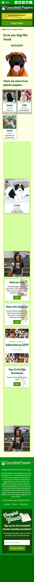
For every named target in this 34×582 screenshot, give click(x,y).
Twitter (16, 2)
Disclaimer (7, 504)
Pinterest (23, 2)
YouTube (19, 2)
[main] (17, 86)
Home (4, 29)
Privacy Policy (24, 504)
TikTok (30, 2)
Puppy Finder (17, 23)
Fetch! (17, 297)
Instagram (27, 2)
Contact (14, 504)
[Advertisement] (17, 159)
